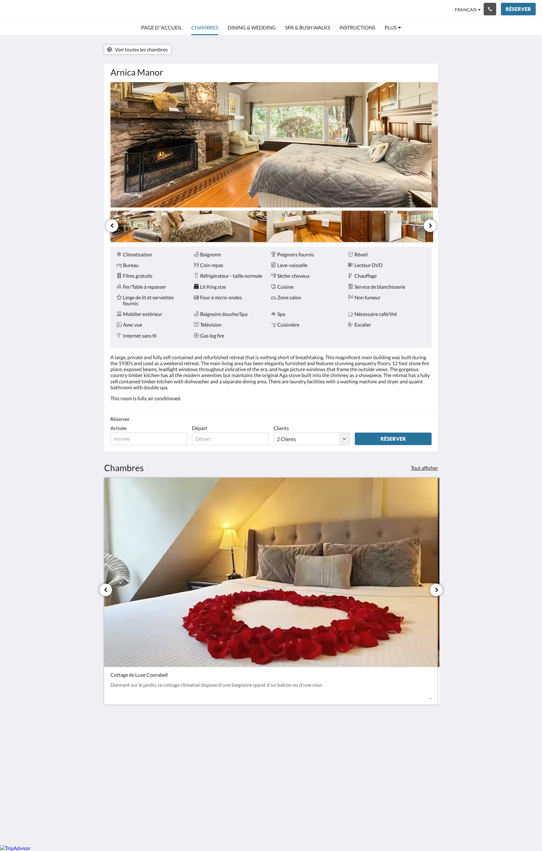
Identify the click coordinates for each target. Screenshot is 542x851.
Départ (199, 428)
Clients (281, 428)
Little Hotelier (416, 786)
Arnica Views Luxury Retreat (64, 9)
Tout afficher (424, 468)
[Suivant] (430, 225)
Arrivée (118, 428)
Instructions (233, 744)
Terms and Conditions (243, 738)
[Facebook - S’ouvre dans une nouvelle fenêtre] (408, 742)
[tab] (244, 728)
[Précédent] (112, 225)
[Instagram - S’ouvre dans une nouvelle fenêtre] (425, 742)
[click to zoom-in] (271, 144)
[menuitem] (161, 27)
